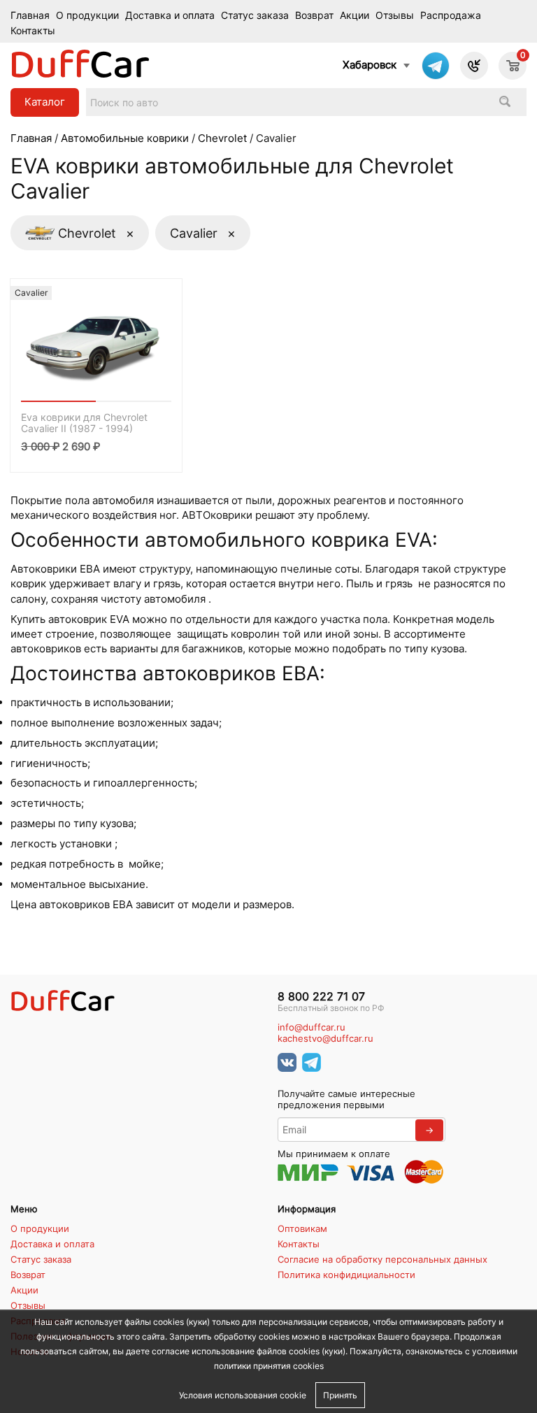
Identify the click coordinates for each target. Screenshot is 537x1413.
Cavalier (203, 233)
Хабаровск (369, 64)
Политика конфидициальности (346, 1274)
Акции (354, 15)
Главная (30, 15)
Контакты (32, 30)
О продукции (87, 15)
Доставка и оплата (170, 15)
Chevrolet (222, 138)
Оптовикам (302, 1228)
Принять (340, 1395)
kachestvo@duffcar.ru (325, 1038)
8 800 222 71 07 (321, 996)
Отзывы (394, 15)
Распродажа (450, 15)
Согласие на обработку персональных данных (382, 1259)
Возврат (314, 15)
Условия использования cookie (242, 1395)
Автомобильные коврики (125, 138)
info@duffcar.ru (311, 1027)
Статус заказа (255, 15)
